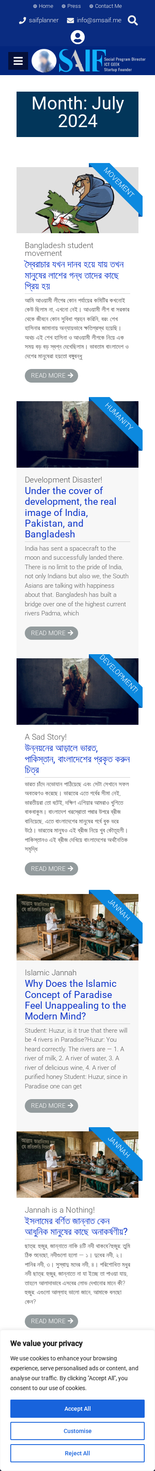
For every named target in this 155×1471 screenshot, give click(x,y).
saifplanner (44, 20)
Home (46, 6)
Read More (48, 375)
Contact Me (108, 6)
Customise (78, 1431)
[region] (77, 1400)
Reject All (77, 1453)
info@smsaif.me (99, 20)
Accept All (77, 1408)
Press (74, 6)
